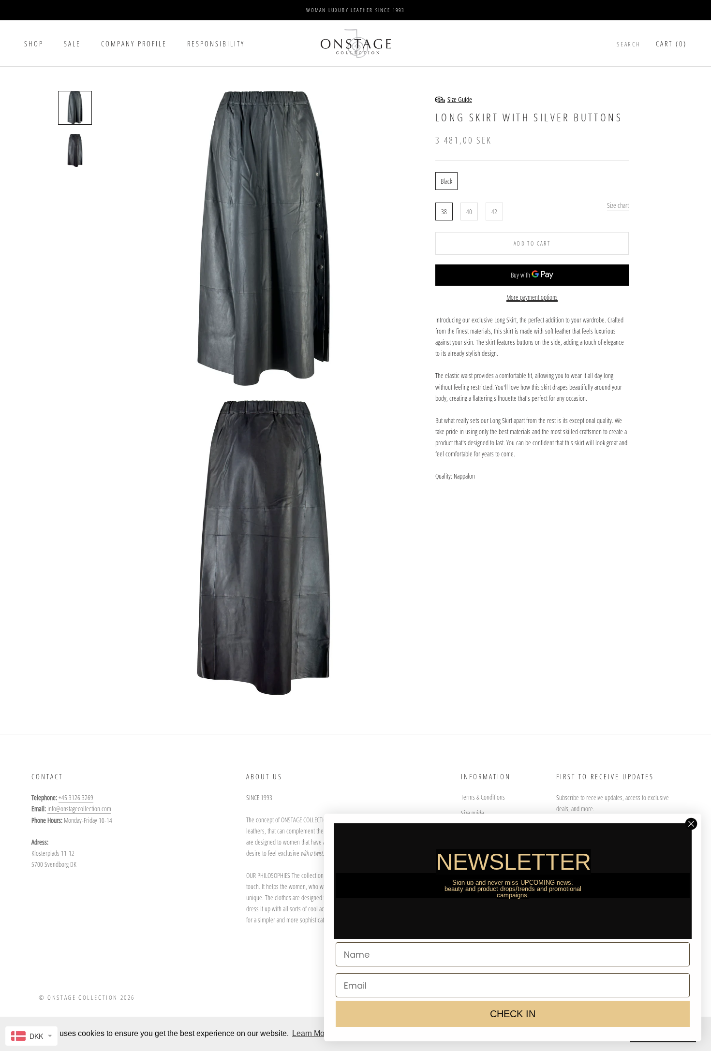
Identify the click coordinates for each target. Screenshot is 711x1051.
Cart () (671, 43)
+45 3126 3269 (76, 797)
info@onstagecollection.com (79, 808)
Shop (34, 43)
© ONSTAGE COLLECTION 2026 (87, 997)
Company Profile (134, 43)
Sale (72, 43)
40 (469, 211)
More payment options (532, 296)
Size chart (618, 204)
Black (446, 180)
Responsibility (216, 43)
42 (494, 211)
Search (629, 44)
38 (444, 211)
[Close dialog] (691, 823)
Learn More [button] (311, 1033)
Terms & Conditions (483, 797)
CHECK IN (512, 1013)
